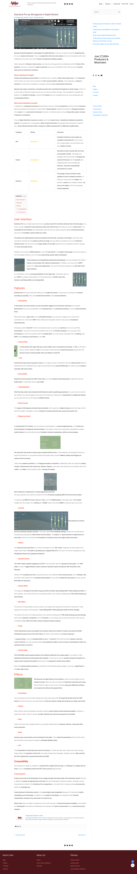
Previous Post (19, 835)
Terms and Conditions (44, 863)
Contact (95, 95)
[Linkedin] (69, 4)
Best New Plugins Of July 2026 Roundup (106, 44)
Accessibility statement (100, 115)
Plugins (95, 89)
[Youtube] (15, 826)
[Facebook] (65, 4)
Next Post (82, 835)
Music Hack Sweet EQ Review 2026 (104, 35)
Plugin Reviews (39, 17)
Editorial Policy (97, 112)
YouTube (95, 92)
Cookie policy (97, 109)
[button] (103, 4)
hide (24, 196)
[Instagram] (67, 4)
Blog (94, 86)
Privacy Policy (97, 106)
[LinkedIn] (98, 75)
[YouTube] (72, 4)
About (39, 860)
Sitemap (39, 866)
